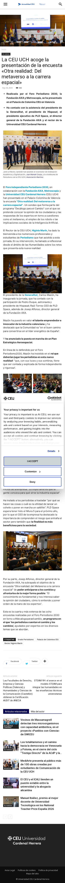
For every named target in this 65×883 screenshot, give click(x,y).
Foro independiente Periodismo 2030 (27, 187)
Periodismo (26, 237)
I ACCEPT (32, 461)
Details (51, 451)
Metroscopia (51, 190)
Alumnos (7, 768)
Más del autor (37, 711)
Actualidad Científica (8, 726)
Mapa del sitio (32, 873)
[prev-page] (5, 817)
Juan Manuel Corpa (34, 174)
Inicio (4, 49)
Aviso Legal (10, 870)
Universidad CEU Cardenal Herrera (25, 194)
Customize (31, 471)
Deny (32, 481)
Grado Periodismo (26, 639)
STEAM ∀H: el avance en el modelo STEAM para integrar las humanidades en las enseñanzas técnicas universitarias (47, 687)
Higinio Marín (39, 230)
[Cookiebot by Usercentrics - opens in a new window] (47, 398)
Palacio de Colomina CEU (48, 639)
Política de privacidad (48, 870)
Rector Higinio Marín (13, 643)
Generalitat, (31, 294)
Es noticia (6, 54)
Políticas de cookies (26, 870)
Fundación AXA (34, 190)
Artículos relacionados (16, 711)
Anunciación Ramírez (34, 177)
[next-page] (10, 817)
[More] (44, 661)
